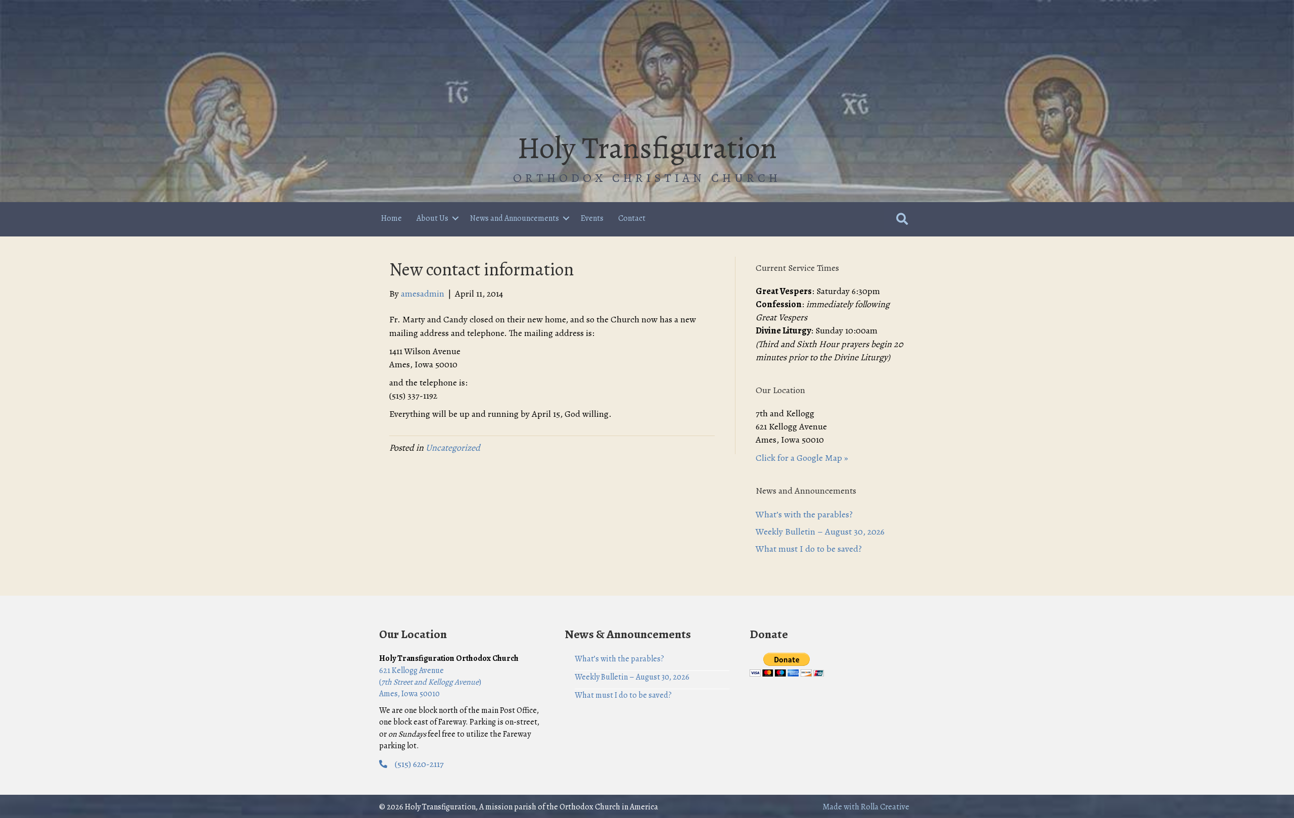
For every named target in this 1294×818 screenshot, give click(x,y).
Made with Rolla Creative (865, 806)
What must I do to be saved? (809, 549)
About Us (432, 218)
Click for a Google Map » (802, 458)
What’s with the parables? (804, 514)
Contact (631, 218)
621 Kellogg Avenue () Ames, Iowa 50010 (430, 682)
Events (592, 218)
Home (391, 218)
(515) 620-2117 (419, 764)
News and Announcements (514, 218)
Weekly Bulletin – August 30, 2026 (820, 531)
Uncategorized (453, 448)
